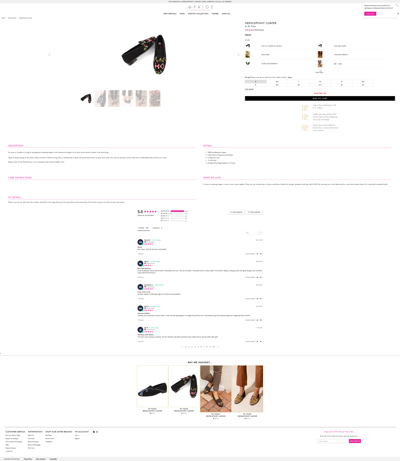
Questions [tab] (156, 228)
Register (77, 438)
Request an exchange (12, 438)
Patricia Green (50, 438)
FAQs (7, 445)
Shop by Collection (198, 14)
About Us (31, 435)
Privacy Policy (28, 459)
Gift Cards (31, 448)
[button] (258, 254)
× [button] (395, 4)
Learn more (370, 14)
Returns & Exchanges (34, 445)
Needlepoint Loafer (152, 411)
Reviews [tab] (141, 228)
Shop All (226, 14)
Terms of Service (40, 459)
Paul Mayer (49, 435)
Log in (77, 435)
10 (214, 347)
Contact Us (9, 451)
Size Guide (249, 89)
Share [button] (142, 254)
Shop (182, 14)
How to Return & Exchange (14, 441)
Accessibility (53, 459)
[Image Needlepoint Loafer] (144, 55)
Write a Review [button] (255, 212)
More (290, 77)
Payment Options (11, 448)
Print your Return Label (13, 435)
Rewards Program (33, 441)
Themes (215, 14)
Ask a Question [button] (237, 212)
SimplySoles (49, 441)
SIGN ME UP (355, 441)
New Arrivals (169, 14)
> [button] (218, 347)
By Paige (252, 26)
